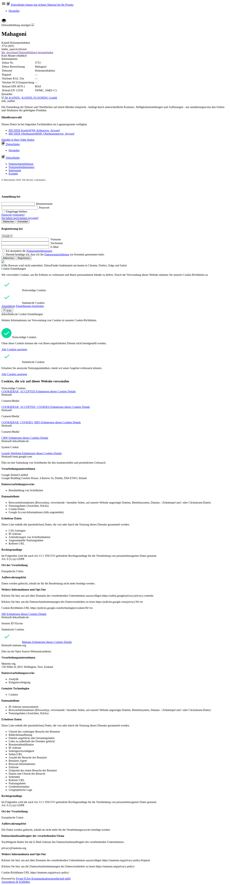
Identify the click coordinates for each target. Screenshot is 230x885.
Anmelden (23, 221)
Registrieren (24, 258)
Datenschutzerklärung (21, 163)
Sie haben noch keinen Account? (20, 217)
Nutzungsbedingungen (21, 167)
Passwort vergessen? (13, 214)
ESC (9, 310)
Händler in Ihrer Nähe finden (17, 139)
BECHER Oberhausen (41, 133)
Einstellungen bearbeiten (30, 306)
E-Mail (54, 246)
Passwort (44, 207)
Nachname (56, 243)
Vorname (55, 239)
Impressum (15, 170)
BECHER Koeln (34, 130)
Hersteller (14, 10)
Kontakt (13, 173)
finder (13, 144)
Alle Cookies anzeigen (14, 349)
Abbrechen (8, 221)
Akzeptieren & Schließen (15, 881)
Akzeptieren (8, 306)
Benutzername (44, 203)
